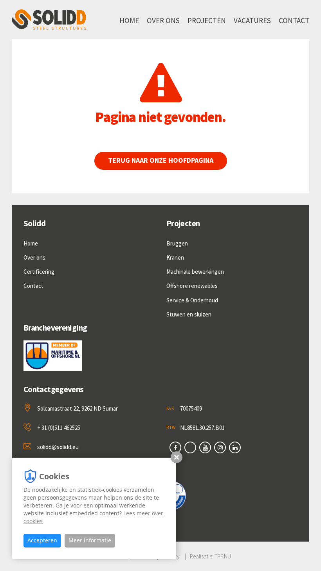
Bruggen (177, 243)
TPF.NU (223, 556)
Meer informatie (90, 540)
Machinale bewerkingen (195, 271)
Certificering (38, 271)
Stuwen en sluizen (188, 314)
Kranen (175, 257)
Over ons (163, 20)
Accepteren (42, 540)
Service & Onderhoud (192, 300)
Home (129, 20)
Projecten (207, 20)
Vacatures (252, 20)
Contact (294, 20)
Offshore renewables (192, 285)
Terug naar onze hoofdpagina (160, 160)
